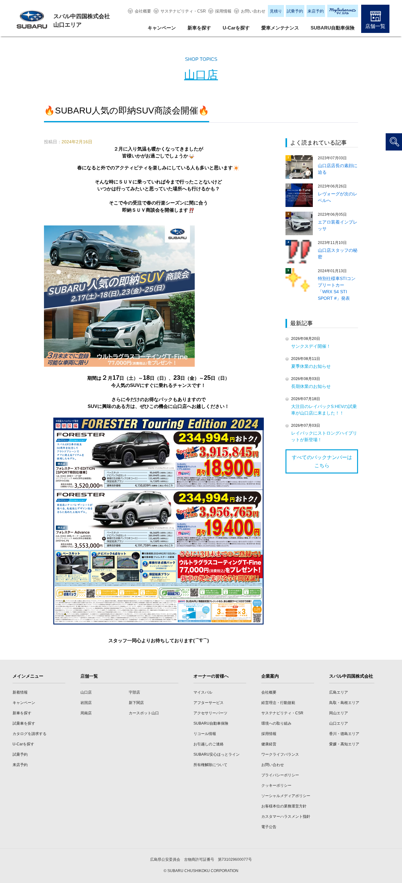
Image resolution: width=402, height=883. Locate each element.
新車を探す (199, 27)
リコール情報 (204, 734)
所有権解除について (210, 765)
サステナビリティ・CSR (183, 11)
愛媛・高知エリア (344, 744)
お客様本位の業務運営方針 (284, 806)
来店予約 (315, 11)
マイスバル (202, 692)
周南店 (86, 713)
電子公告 (268, 827)
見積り (276, 11)
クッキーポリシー (276, 785)
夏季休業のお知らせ (311, 366)
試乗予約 (295, 11)
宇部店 (134, 692)
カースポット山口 (144, 713)
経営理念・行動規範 (278, 703)
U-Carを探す (236, 27)
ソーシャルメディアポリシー (285, 796)
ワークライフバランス (280, 754)
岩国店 (86, 703)
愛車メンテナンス (280, 27)
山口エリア (338, 723)
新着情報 (20, 692)
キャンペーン (162, 27)
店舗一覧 (375, 26)
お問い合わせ (253, 11)
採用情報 (223, 11)
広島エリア (338, 692)
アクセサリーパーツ (210, 713)
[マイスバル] (342, 11)
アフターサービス (208, 703)
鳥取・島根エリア (344, 703)
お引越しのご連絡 (208, 744)
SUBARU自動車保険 (333, 27)
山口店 (201, 74)
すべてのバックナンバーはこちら (322, 461)
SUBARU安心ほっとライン (216, 754)
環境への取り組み (276, 723)
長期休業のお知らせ (311, 386)
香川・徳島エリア (344, 734)
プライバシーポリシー (280, 775)
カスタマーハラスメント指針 (285, 816)
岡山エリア (338, 713)
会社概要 (143, 11)
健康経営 (268, 744)
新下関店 (136, 703)
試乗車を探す (24, 723)
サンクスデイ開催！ (311, 346)
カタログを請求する (29, 734)
